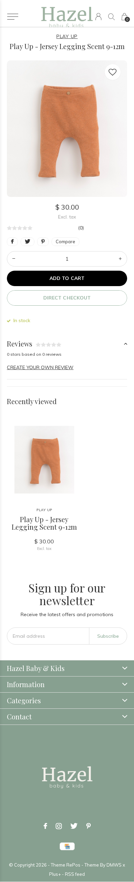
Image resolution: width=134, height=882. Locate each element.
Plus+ (55, 874)
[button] (12, 17)
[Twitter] (74, 826)
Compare (65, 241)
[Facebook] (45, 826)
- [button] (14, 259)
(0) (81, 228)
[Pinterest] (88, 826)
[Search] (111, 16)
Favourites (112, 72)
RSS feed (75, 874)
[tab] (67, 344)
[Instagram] (59, 826)
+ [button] (120, 259)
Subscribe (108, 636)
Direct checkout (66, 298)
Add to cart (66, 278)
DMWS (114, 865)
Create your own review (40, 367)
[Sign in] (98, 16)
